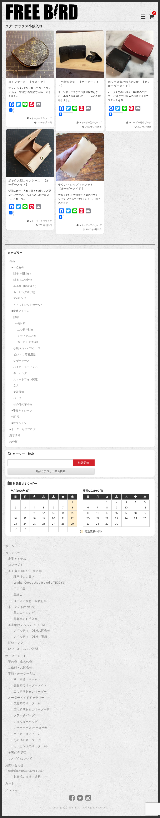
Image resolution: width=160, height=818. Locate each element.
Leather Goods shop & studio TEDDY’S (39, 582)
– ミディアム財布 (25, 335)
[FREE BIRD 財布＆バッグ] (42, 16)
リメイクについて (20, 758)
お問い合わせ (14, 765)
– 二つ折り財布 (24, 329)
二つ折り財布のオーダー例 (32, 709)
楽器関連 (18, 392)
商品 (12, 261)
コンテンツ (12, 553)
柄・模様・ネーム (26, 679)
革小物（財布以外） (25, 286)
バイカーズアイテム (25, 367)
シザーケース (21, 360)
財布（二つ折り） (24, 279)
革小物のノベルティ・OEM (26, 625)
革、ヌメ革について (21, 607)
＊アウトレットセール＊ (28, 304)
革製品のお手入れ (26, 619)
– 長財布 (20, 323)
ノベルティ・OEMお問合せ (32, 630)
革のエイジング (24, 613)
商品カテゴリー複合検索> (51, 471)
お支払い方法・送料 (27, 776)
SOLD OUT (19, 298)
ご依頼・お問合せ (20, 667)
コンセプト (15, 565)
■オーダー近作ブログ (41, 118)
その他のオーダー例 (27, 740)
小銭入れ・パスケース (26, 348)
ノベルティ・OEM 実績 (30, 636)
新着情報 (14, 435)
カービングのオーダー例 (30, 746)
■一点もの (17, 267)
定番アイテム (17, 559)
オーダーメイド (15, 656)
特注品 (15, 416)
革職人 (18, 595)
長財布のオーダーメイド (30, 685)
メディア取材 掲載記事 (30, 601)
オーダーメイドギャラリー (26, 697)
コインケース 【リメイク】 (27, 82)
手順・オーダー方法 (21, 674)
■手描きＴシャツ (21, 410)
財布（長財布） (22, 273)
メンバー (11, 790)
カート (9, 783)
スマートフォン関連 (25, 379)
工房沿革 (20, 589)
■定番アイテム (20, 311)
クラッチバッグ (24, 715)
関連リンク (15, 643)
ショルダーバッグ (26, 722)
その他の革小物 (22, 404)
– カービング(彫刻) (26, 342)
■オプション (19, 423)
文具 (16, 385)
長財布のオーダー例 (27, 703)
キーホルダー (21, 373)
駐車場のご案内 (24, 576)
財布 (16, 317)
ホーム (9, 546)
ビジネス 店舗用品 (24, 354)
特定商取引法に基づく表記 (26, 771)
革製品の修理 (17, 752)
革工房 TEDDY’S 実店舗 (25, 571)
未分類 (13, 441)
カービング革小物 (24, 292)
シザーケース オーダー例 (31, 728)
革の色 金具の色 (20, 661)
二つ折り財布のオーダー (30, 691)
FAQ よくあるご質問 (23, 649)
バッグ (17, 398)
